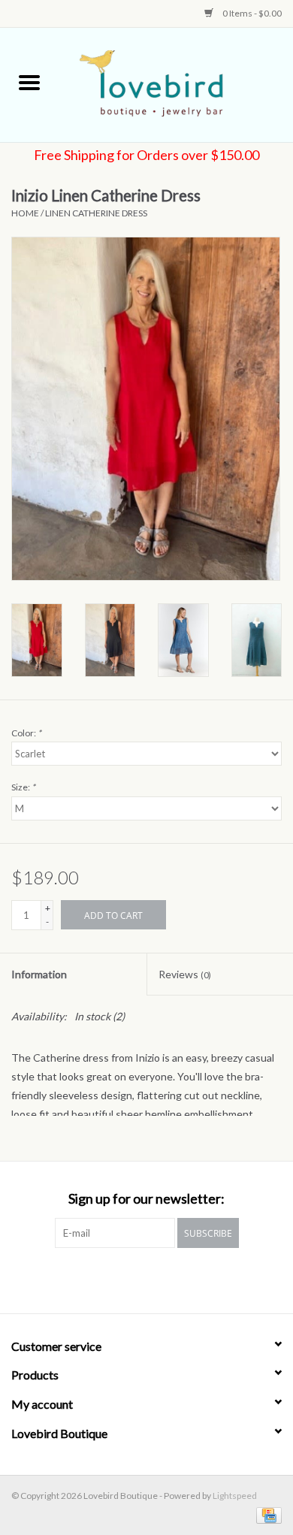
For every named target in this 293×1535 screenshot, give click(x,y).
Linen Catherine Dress (96, 213)
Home (25, 213)
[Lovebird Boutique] (176, 83)
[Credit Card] (266, 1514)
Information (39, 974)
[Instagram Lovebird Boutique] (160, 1279)
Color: (26, 733)
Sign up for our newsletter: (146, 1199)
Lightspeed (235, 1495)
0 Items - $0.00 (251, 13)
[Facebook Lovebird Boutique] (134, 1279)
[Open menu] (29, 82)
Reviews (185, 974)
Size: (23, 787)
